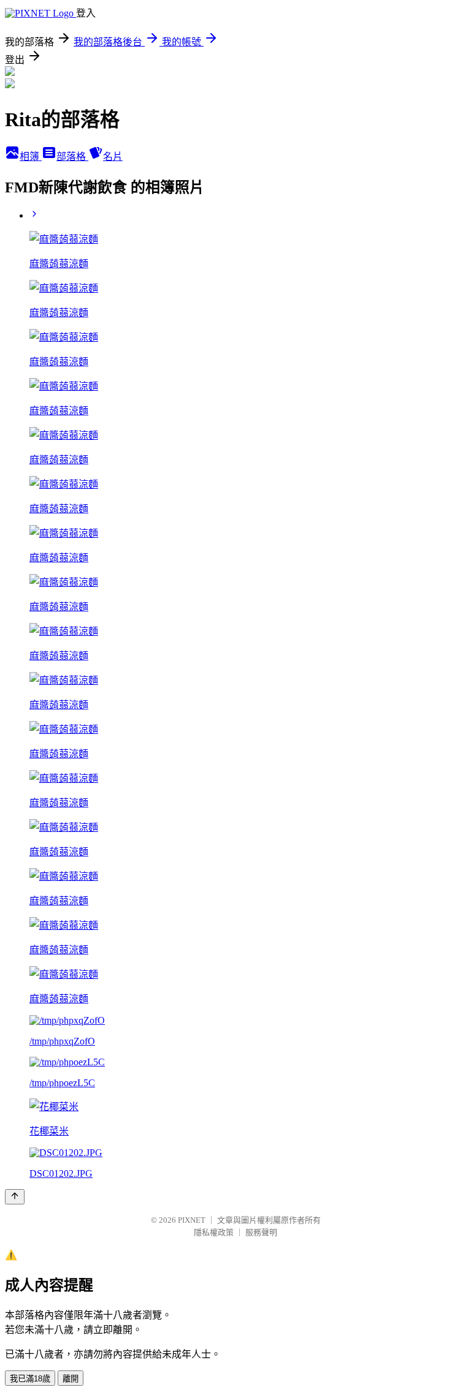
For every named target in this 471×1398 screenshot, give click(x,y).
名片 (113, 156)
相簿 (31, 156)
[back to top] (15, 1196)
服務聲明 (261, 1232)
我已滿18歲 (30, 1378)
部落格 (72, 156)
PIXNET (191, 1220)
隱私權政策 (214, 1232)
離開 (70, 1378)
